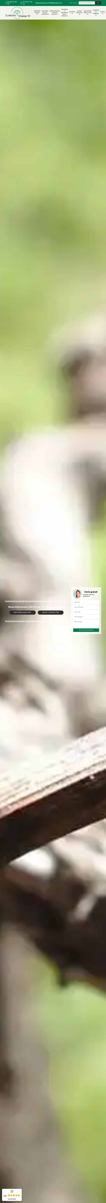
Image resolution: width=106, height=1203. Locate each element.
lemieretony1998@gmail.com (49, 3)
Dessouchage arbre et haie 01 (88, 12)
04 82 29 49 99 (12, 3)
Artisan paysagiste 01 (79, 12)
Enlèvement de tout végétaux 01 (45, 12)
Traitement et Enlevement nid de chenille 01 (64, 13)
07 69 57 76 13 (27, 3)
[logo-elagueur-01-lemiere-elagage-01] (18, 13)
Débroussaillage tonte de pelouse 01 (55, 12)
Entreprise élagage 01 (37, 12)
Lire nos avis (12, 1199)
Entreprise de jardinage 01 (96, 13)
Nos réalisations (22, 613)
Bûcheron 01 (72, 12)
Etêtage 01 (102, 12)
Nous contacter (50, 613)
